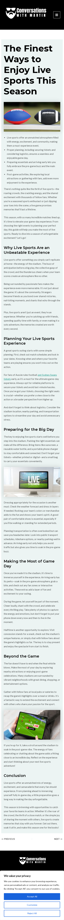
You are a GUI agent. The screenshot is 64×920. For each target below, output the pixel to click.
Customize (32, 905)
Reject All (32, 913)
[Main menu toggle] (56, 14)
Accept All (32, 896)
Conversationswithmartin (23, 25)
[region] (32, 895)
